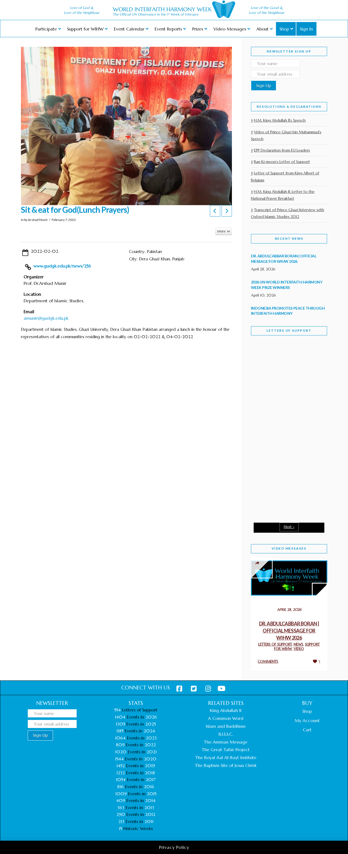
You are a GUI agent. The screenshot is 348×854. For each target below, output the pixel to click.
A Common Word (225, 718)
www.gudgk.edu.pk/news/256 (62, 266)
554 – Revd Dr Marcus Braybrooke (283, 427)
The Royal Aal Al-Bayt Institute (225, 757)
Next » (289, 527)
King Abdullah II (225, 710)
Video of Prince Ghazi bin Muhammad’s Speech (286, 135)
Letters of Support (288, 330)
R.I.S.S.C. (226, 734)
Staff (264, 384)
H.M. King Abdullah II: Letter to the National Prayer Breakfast (283, 195)
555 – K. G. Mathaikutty (276, 365)
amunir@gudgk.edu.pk (46, 318)
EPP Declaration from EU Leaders (282, 150)
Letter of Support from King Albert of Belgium (285, 176)
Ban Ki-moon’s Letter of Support (282, 161)
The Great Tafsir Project (226, 749)
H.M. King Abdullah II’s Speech (280, 120)
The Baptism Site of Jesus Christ (226, 765)
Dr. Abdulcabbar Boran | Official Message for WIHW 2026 (289, 631)
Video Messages (289, 548)
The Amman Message (225, 742)
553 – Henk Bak (279, 476)
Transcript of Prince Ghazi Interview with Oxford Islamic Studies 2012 (287, 213)
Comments (268, 661)
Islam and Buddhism (226, 726)
